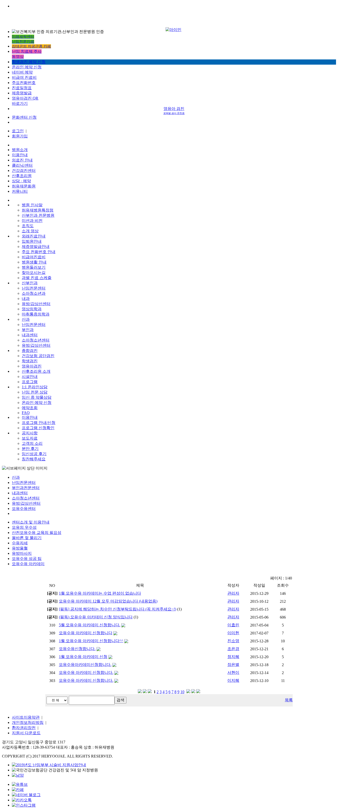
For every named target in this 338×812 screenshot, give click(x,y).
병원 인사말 (32, 205)
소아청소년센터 (35, 340)
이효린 (233, 625)
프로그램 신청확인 (38, 428)
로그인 (18, 131)
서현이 (233, 672)
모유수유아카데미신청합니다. (85, 664)
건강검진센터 (24, 170)
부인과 (28, 330)
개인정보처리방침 (28, 722)
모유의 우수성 (24, 527)
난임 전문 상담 (35, 392)
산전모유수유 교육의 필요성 (36, 532)
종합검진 (30, 350)
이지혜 (233, 680)
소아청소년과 (34, 293)
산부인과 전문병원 (38, 215)
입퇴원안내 (32, 241)
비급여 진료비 (24, 77)
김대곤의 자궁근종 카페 (31, 46)
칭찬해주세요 (34, 459)
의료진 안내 (22, 160)
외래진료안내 (34, 236)
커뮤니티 (20, 191)
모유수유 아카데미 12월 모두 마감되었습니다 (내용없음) (108, 601)
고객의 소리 (32, 443)
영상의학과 (32, 309)
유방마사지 (22, 553)
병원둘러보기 (34, 267)
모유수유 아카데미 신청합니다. (86, 672)
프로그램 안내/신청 (38, 422)
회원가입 (20, 136)
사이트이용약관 (26, 717)
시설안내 (30, 376)
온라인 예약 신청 (27, 67)
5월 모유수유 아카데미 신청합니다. (89, 625)
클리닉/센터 (22, 165)
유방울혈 (20, 548)
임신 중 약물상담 (36, 397)
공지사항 (30, 433)
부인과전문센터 (26, 488)
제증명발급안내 (35, 246)
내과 (26, 298)
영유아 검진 (174, 110)
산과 (26, 319)
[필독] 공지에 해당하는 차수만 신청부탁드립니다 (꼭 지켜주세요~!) (117, 609)
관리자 (233, 593)
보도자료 (30, 438)
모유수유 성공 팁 (27, 558)
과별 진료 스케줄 (36, 278)
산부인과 (30, 283)
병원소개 (20, 150)
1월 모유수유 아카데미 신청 (83, 657)
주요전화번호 (24, 82)
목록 (289, 700)
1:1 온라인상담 (35, 387)
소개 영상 (30, 231)
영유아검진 (32, 366)
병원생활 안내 (34, 262)
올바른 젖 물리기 (27, 538)
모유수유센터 (24, 508)
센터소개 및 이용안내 (30, 522)
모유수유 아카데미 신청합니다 (85, 633)
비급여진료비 (34, 257)
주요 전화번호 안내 (38, 252)
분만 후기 (30, 448)
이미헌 (233, 633)
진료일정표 (22, 88)
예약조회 (30, 408)
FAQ (26, 413)
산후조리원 (22, 176)
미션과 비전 (32, 220)
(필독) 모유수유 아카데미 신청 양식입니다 (96, 617)
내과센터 (30, 335)
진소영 (233, 641)
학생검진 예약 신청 (29, 62)
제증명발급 (22, 93)
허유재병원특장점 (37, 210)
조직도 (28, 226)
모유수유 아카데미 (28, 564)
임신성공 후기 (34, 454)
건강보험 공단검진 (38, 356)
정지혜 (233, 657)
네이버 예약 (22, 72)
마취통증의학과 (35, 314)
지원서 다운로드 (26, 733)
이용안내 (20, 155)
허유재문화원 (24, 186)
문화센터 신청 (24, 117)
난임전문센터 (34, 288)
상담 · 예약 (21, 181)
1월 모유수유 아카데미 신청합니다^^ (91, 641)
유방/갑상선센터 (36, 304)
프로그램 (30, 382)
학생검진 (30, 361)
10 (182, 692)
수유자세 (20, 543)
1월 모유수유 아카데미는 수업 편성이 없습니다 (100, 593)
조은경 (233, 649)
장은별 (233, 664)
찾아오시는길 (34, 272)
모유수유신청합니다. (77, 649)
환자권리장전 (24, 728)
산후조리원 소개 (36, 371)
